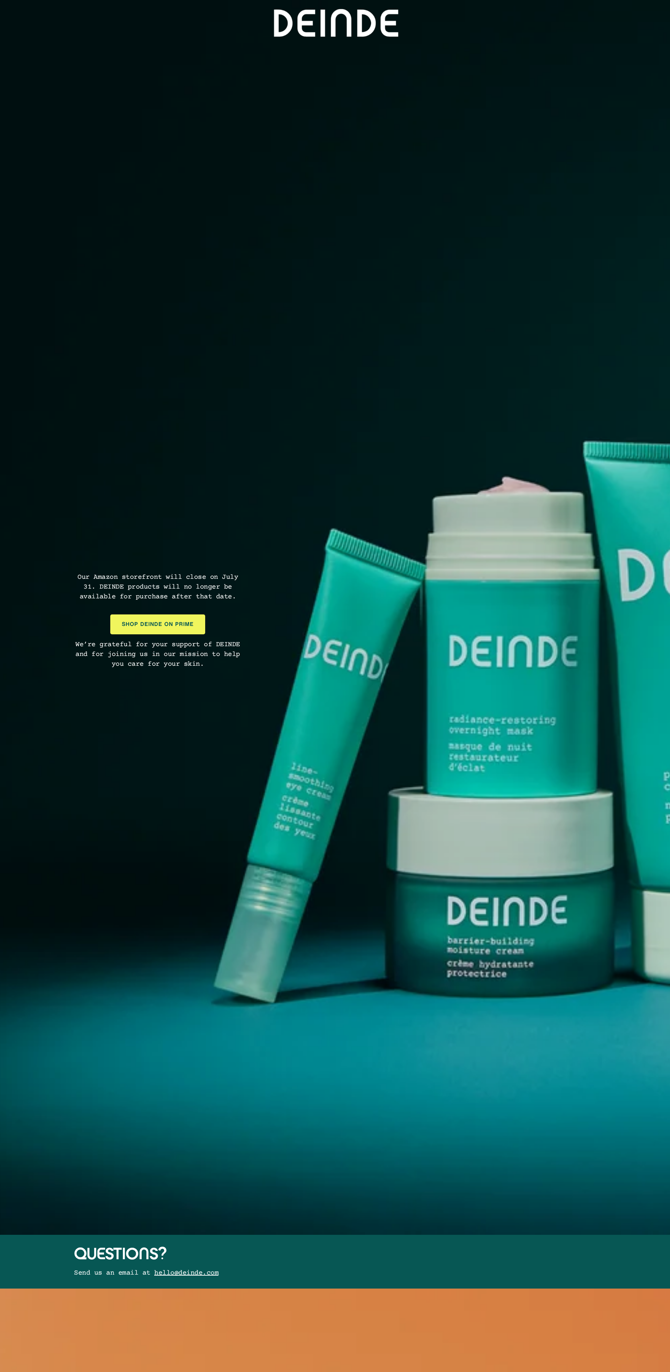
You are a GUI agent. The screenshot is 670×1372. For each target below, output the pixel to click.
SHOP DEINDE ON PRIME (158, 624)
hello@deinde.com (186, 1273)
